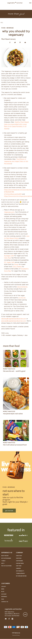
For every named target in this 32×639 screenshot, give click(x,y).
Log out (3, 586)
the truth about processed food (15, 444)
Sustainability (20, 571)
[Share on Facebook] (10, 42)
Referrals (4, 596)
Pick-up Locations (6, 565)
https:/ (6, 189)
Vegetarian (8, 161)
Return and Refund (21, 576)
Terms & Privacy (20, 573)
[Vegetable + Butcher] (15, 3)
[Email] (6, 619)
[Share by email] (25, 42)
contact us (4, 601)
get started (9, 510)
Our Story (19, 555)
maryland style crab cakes (13, 413)
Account (4, 594)
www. (11, 189)
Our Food (18, 558)
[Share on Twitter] (15, 42)
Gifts (2, 563)
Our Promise (19, 560)
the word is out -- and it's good (14, 371)
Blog (2, 591)
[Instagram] (12, 619)
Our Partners (20, 563)
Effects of (22, 159)
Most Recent (5, 555)
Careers (18, 568)
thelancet (16, 189)
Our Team (18, 565)
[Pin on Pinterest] (20, 42)
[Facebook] (9, 619)
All (2, 22)
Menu (2, 589)
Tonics (3, 560)
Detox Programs (6, 558)
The (17, 159)
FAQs (2, 599)
